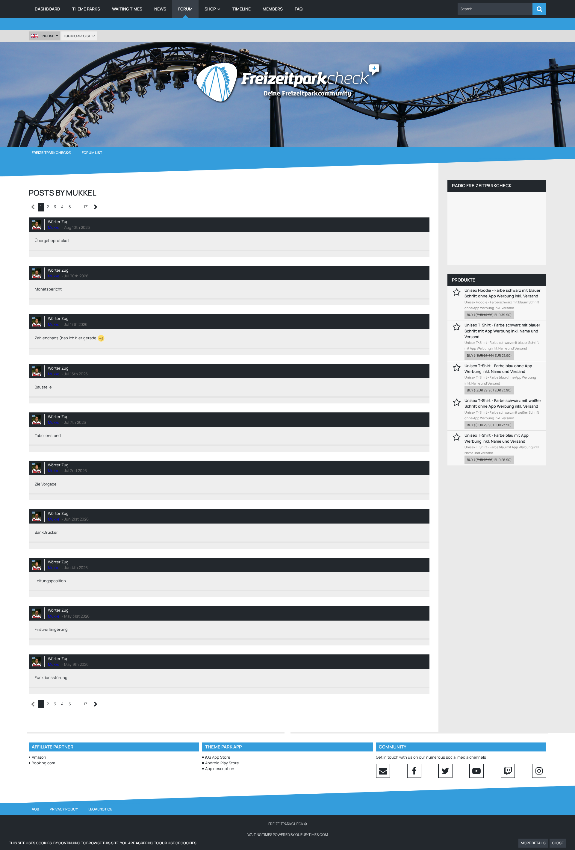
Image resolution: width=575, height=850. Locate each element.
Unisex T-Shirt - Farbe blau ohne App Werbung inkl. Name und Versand (498, 368)
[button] (495, 9)
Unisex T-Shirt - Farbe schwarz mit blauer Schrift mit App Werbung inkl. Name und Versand (502, 330)
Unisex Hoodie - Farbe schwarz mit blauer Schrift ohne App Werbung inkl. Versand (502, 293)
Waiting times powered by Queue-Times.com (287, 834)
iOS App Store (217, 757)
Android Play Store (222, 763)
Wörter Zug (58, 221)
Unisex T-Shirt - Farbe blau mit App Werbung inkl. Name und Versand (496, 438)
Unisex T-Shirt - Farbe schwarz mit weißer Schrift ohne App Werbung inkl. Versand (502, 403)
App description (219, 768)
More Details (533, 843)
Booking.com (43, 763)
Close (558, 843)
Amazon (39, 757)
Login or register (79, 36)
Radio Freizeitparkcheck (482, 185)
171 (86, 206)
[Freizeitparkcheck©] (287, 82)
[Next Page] (95, 207)
